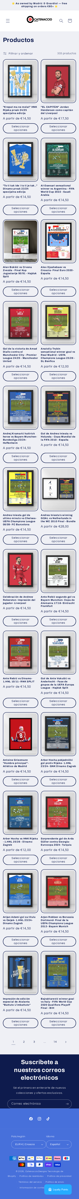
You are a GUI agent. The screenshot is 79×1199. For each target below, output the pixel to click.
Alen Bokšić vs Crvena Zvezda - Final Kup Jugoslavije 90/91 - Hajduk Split (20, 272)
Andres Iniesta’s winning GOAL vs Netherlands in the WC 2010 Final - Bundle (58, 518)
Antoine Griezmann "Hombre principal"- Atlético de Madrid (16, 763)
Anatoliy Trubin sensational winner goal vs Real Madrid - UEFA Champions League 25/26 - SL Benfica (58, 355)
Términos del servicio (30, 1182)
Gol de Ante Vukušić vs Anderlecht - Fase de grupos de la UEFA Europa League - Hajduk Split (57, 683)
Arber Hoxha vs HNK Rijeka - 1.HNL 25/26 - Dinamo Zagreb (20, 841)
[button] (7, 20)
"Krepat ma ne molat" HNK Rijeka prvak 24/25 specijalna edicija (20, 110)
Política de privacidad (59, 1176)
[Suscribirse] (67, 1103)
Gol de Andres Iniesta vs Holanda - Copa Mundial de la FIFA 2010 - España (58, 436)
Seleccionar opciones (21, 128)
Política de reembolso (31, 1176)
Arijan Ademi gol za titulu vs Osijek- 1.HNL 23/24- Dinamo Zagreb (19, 920)
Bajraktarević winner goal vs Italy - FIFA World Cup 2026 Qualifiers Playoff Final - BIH (57, 1003)
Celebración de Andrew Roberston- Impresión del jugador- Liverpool (19, 599)
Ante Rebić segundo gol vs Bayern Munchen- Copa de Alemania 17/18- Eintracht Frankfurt (58, 601)
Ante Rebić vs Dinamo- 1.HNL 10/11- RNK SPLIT (19, 680)
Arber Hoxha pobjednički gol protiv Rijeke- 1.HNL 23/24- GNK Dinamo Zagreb (58, 763)
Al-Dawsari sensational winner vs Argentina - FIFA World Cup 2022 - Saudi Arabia (58, 190)
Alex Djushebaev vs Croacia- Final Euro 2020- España (57, 270)
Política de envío (55, 1182)
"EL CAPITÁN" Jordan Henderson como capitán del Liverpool (57, 110)
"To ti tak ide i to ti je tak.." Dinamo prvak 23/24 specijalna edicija (20, 188)
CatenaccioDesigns (36, 1171)
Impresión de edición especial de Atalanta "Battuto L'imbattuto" (17, 1001)
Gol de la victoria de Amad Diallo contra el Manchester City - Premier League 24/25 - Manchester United (20, 355)
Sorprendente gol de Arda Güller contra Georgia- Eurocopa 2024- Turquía (57, 841)
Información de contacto (34, 1188)
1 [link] (13, 1041)
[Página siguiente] (65, 1042)
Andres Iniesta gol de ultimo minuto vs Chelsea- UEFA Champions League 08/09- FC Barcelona (20, 520)
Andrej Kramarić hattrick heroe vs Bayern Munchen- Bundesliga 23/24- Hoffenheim (20, 438)
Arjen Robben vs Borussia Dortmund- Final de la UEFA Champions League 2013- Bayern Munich (57, 922)
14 (55, 1041)
